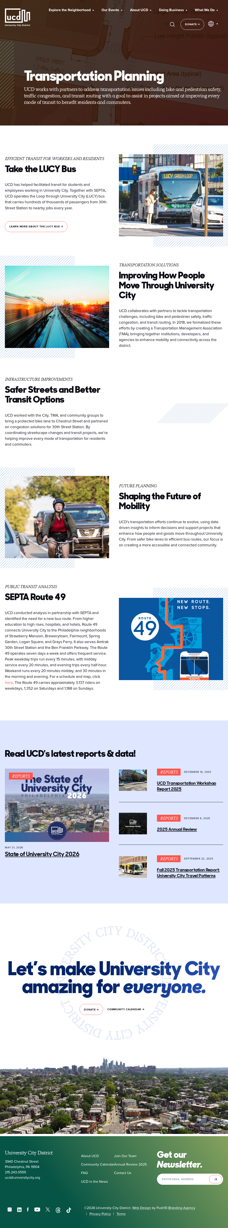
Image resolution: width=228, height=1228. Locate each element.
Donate (191, 24)
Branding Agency (181, 1207)
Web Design (141, 1207)
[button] (71, 10)
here (9, 682)
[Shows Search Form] (172, 24)
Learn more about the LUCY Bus (35, 226)
